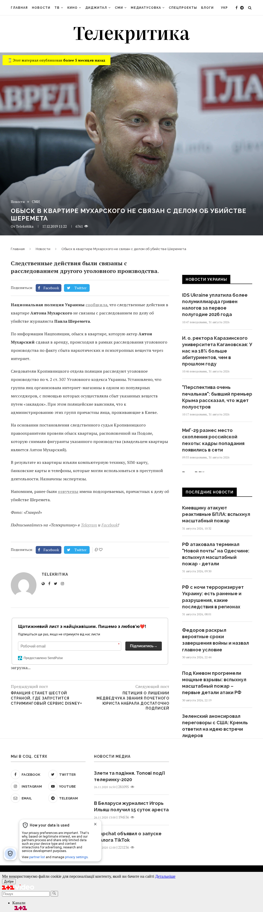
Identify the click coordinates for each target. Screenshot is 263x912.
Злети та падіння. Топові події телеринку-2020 (129, 776)
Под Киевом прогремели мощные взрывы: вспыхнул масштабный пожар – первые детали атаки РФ (214, 682)
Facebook (109, 525)
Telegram (89, 525)
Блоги (207, 8)
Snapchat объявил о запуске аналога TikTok (128, 837)
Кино (72, 8)
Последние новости (209, 492)
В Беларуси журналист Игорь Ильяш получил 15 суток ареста (131, 806)
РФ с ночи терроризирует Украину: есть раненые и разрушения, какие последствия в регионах (213, 596)
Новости (41, 8)
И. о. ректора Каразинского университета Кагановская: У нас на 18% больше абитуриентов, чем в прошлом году (217, 351)
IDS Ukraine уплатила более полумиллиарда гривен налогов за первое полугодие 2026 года (215, 304)
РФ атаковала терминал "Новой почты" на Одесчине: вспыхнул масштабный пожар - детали (215, 554)
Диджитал (96, 8)
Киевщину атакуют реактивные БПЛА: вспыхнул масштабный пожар (216, 514)
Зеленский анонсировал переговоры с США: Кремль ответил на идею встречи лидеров (215, 725)
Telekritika (24, 226)
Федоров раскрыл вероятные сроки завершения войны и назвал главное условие (215, 639)
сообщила (96, 305)
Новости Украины (206, 279)
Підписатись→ (143, 646)
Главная (19, 8)
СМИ (119, 8)
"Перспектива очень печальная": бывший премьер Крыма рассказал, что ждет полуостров (217, 397)
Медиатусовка (146, 8)
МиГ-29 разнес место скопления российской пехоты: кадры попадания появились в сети (213, 440)
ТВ (57, 8)
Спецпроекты (183, 8)
